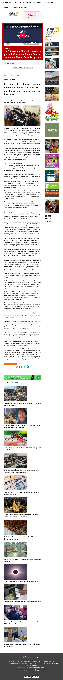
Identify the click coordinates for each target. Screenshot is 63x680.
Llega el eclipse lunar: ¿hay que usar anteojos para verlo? (21, 581)
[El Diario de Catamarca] (14, 13)
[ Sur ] (40, 18)
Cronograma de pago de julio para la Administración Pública (22, 601)
